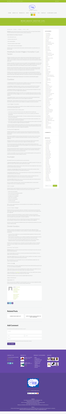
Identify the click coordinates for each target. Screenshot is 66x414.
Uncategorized (48, 116)
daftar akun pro (15, 295)
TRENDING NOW (37, 363)
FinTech (47, 65)
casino (47, 51)
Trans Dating (48, 115)
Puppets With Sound (38, 361)
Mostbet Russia (48, 92)
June (47, 146)
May (47, 147)
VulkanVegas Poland (49, 119)
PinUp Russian (48, 102)
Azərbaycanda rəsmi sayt (15, 316)
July (47, 145)
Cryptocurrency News (49, 55)
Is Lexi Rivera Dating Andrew (50, 76)
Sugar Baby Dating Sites (49, 110)
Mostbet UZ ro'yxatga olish (50, 93)
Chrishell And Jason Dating (50, 54)
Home (22, 22)
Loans (47, 81)
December (48, 140)
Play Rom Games (48, 104)
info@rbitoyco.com (11, 360)
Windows (47, 121)
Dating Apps (48, 59)
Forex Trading (48, 66)
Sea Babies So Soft (37, 362)
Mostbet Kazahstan (49, 89)
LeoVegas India (48, 78)
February (48, 151)
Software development (49, 109)
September (48, 142)
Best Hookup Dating (49, 44)
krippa (47, 77)
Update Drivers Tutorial (49, 118)
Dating (47, 56)
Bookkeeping (48, 49)
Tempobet (47, 113)
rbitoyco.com (48, 105)
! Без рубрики (48, 33)
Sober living (47, 108)
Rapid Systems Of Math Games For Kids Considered (33, 316)
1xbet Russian (48, 35)
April (47, 148)
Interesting (47, 73)
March (48, 164)
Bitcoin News (48, 46)
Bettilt (47, 45)
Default (47, 61)
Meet (46, 83)
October (48, 141)
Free (46, 67)
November (48, 154)
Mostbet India (48, 88)
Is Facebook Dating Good (50, 75)
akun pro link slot (16, 296)
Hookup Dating (48, 71)
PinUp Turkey (48, 103)
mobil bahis (17, 272)
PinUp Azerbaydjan (49, 99)
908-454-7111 (10, 358)
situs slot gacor (15, 288)
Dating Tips (47, 60)
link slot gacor (15, 290)
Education (47, 64)
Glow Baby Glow (37, 358)
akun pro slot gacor (16, 294)
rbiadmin (15, 29)
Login (57, 1)
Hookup (47, 70)
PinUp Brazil (47, 100)
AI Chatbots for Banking (49, 38)
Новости (47, 124)
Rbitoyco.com (29, 390)
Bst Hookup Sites (48, 50)
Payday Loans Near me (49, 98)
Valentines (36, 364)
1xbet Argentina (48, 34)
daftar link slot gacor (16, 289)
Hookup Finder (48, 72)
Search (55, 185)
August (48, 143)
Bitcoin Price (48, 48)
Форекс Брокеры (48, 126)
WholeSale (36, 367)
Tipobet (47, 114)
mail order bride (48, 82)
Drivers (47, 62)
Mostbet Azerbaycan (49, 86)
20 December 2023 (9, 29)
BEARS (36, 357)
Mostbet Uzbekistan (49, 94)
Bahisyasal (47, 39)
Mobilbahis (28, 22)
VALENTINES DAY (37, 366)
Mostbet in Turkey (48, 87)
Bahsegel (47, 40)
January (48, 152)
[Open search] (32, 15)
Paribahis (47, 97)
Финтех (47, 125)
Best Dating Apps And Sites (50, 43)
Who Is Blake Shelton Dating (50, 120)
